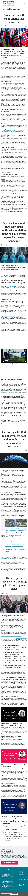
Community (21, 874)
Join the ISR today (10, 425)
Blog (20, 877)
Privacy (20, 880)
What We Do (21, 871)
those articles (5, 278)
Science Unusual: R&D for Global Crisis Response (11, 636)
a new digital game (19, 301)
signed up (5, 139)
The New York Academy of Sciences (13, 287)
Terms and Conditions (23, 879)
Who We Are (21, 872)
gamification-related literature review (11, 392)
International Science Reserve (9, 130)
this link (24, 826)
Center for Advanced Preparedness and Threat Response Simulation (12, 178)
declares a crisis (4, 558)
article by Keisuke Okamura (8, 83)
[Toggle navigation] (24, 4)
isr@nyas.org (21, 885)
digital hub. (8, 169)
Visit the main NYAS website (6, 893)
